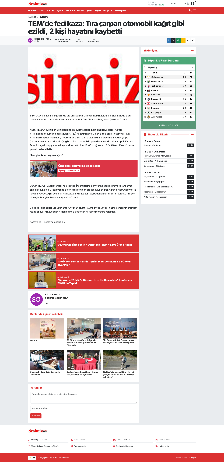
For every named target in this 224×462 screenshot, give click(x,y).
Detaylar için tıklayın (168, 125)
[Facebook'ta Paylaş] (169, 40)
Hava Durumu (79, 440)
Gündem (32, 10)
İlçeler (89, 10)
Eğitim (60, 10)
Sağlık (98, 10)
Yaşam (80, 10)
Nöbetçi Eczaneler (39, 440)
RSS (33, 458)
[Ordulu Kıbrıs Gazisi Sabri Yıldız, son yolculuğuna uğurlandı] (84, 360)
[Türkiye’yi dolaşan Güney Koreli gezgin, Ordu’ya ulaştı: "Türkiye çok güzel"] (120, 360)
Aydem (33, 340)
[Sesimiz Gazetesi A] (36, 299)
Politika (50, 10)
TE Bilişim (192, 458)
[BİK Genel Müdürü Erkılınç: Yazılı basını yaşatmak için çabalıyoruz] (120, 328)
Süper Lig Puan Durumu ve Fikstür (45, 446)
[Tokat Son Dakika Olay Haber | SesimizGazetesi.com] (38, 4)
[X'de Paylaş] (173, 40)
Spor (41, 10)
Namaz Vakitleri (123, 440)
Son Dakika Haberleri (124, 446)
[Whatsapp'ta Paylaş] (178, 40)
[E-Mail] (47, 304)
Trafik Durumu (164, 440)
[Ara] (190, 10)
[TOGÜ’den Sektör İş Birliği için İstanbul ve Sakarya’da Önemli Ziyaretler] (84, 328)
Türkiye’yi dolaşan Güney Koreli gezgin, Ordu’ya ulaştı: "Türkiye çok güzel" (118, 374)
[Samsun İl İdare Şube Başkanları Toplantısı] (47, 360)
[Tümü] (192, 51)
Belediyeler (121, 10)
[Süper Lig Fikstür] (192, 135)
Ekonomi (70, 10)
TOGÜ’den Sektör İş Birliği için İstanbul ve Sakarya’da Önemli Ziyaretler (81, 342)
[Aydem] (47, 328)
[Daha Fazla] (183, 40)
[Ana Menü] (194, 10)
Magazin (107, 10)
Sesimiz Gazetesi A (56, 298)
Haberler (32, 17)
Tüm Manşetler (80, 446)
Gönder (36, 416)
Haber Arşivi (164, 446)
